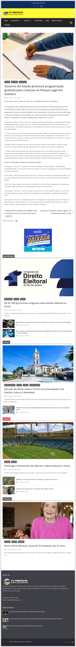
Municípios (15, 20)
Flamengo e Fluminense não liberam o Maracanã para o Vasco (37, 465)
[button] (20, 20)
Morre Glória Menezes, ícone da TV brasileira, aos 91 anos (34, 545)
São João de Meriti (34, 385)
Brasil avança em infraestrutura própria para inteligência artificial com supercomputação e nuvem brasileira (44, 332)
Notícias (27, 20)
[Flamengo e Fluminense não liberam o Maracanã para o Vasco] (38, 440)
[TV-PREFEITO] (16, 579)
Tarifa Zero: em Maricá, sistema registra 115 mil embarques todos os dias (55, 212)
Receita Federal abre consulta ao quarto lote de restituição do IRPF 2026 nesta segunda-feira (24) (35, 619)
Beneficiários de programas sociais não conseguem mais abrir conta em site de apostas (43, 322)
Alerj (47, 20)
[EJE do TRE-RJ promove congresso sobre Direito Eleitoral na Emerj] (38, 277)
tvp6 (20, 549)
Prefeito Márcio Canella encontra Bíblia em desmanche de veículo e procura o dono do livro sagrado (21, 213)
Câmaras (7, 25)
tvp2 (20, 310)
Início (6, 20)
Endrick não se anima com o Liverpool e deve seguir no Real (34, 489)
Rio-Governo (23, 82)
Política (23, 299)
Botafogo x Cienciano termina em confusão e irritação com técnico (36, 479)
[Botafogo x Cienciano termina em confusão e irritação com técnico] (9, 481)
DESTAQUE (7, 541)
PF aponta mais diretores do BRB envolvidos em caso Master (25, 626)
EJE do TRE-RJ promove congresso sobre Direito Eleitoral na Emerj (35, 304)
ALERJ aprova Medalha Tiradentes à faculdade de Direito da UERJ (26, 611)
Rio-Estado (38, 20)
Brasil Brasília (57, 20)
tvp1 (20, 98)
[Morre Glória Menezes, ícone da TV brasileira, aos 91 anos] (38, 520)
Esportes (7, 461)
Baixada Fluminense (10, 385)
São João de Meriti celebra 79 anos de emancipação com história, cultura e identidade (34, 391)
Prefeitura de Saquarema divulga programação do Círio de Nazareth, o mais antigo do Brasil (43, 408)
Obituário (21, 541)
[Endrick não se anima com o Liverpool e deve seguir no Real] (9, 490)
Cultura (19, 385)
